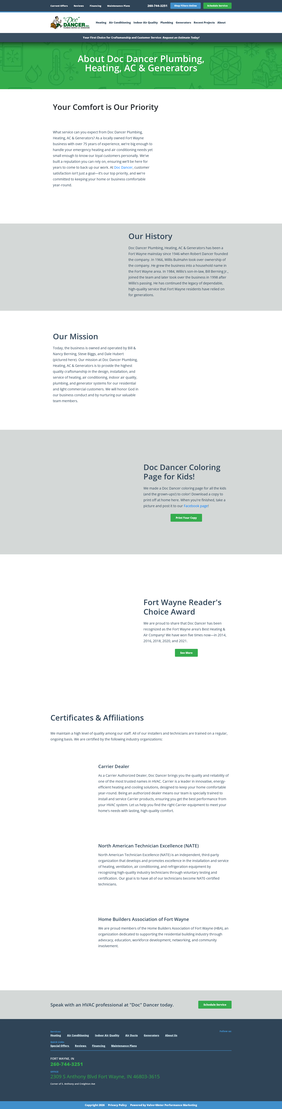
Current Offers (59, 5)
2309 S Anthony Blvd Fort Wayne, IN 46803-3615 (105, 1076)
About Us (171, 1035)
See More (186, 653)
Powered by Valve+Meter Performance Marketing (163, 1105)
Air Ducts (131, 1035)
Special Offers (60, 1046)
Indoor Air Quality (145, 22)
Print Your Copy (186, 518)
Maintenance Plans (118, 5)
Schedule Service (217, 5)
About (221, 22)
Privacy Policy (117, 1105)
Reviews (79, 5)
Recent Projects (204, 22)
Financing (95, 5)
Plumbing (166, 22)
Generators (183, 22)
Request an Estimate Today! (180, 37)
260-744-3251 (157, 6)
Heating (101, 22)
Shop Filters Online (185, 5)
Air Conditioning (120, 22)
